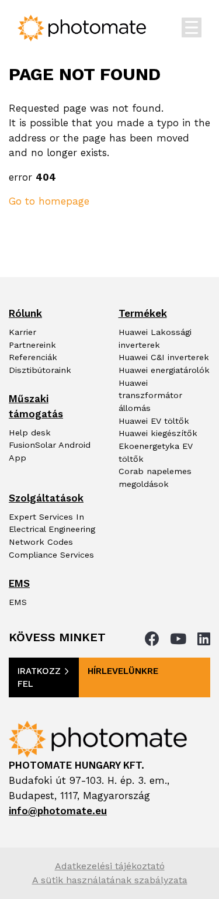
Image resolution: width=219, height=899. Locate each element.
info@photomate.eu (58, 811)
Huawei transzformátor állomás (150, 395)
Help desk (30, 433)
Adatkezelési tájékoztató (110, 866)
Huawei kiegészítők (158, 433)
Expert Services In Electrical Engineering (52, 523)
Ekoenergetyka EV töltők (156, 452)
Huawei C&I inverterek (164, 357)
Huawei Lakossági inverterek (155, 338)
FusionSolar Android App (50, 451)
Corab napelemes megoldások (155, 477)
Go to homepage (49, 201)
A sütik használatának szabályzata (109, 880)
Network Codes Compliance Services (51, 548)
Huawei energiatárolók (164, 370)
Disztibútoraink (40, 370)
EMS (18, 602)
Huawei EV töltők (154, 421)
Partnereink (32, 345)
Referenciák (33, 357)
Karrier (22, 332)
